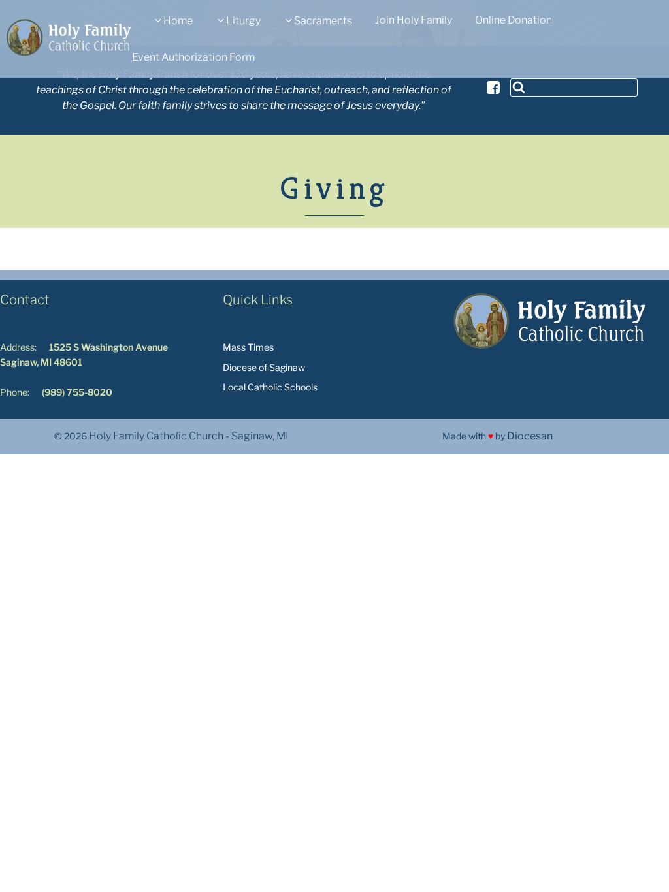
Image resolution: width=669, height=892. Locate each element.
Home (178, 20)
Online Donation (513, 20)
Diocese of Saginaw (264, 367)
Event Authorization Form (193, 57)
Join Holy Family (413, 20)
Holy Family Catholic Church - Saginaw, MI (189, 436)
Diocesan (530, 436)
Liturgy (243, 20)
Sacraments (323, 20)
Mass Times (248, 347)
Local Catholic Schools (270, 386)
